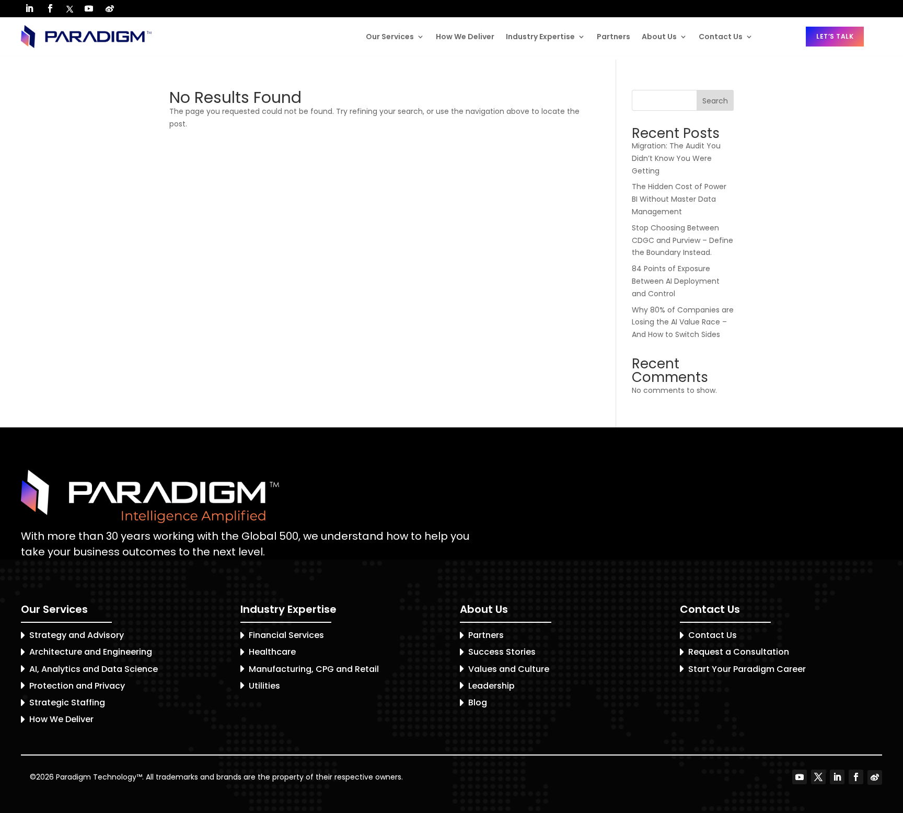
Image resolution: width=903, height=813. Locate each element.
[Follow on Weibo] (109, 9)
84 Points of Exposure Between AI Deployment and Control (676, 281)
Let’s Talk (834, 36)
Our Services (390, 36)
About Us (659, 36)
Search (715, 101)
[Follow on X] (69, 9)
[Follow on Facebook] (50, 8)
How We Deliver (465, 36)
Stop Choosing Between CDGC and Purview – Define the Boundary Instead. (682, 240)
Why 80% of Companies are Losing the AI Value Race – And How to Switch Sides (683, 322)
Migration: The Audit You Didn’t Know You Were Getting (676, 158)
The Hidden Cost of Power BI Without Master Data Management (679, 199)
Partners (613, 36)
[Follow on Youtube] (88, 8)
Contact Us (721, 36)
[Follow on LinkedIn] (29, 8)
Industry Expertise (540, 36)
